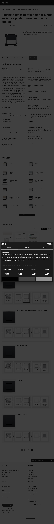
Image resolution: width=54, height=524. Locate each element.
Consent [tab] (9, 247)
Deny (10, 279)
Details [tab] (27, 247)
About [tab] (44, 247)
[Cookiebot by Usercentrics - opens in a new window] (46, 244)
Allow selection (27, 279)
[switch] (20, 274)
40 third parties (11, 265)
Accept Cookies (44, 279)
